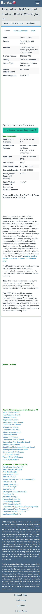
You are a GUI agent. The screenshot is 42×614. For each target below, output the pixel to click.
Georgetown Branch (10, 427)
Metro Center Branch (11, 412)
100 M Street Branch (11, 459)
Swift (33, 31)
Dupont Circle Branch (11, 444)
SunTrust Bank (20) (10, 474)
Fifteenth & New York (11, 429)
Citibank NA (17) (9, 477)
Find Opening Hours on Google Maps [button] (19, 130)
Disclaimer (21, 606)
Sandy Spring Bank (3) (11, 501)
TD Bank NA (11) (9, 482)
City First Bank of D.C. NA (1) (14, 511)
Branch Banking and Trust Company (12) (19, 479)
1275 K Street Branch (11, 454)
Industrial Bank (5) (10, 497)
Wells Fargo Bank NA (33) (13, 467)
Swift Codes (21, 600)
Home (6, 23)
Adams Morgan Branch (12, 432)
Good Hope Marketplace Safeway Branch (19, 447)
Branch (7, 31)
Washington (30, 23)
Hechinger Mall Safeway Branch (15, 449)
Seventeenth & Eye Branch (13, 452)
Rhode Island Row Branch (13, 422)
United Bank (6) (9, 489)
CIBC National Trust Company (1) (16, 509)
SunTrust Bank (17, 23)
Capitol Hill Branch (10, 437)
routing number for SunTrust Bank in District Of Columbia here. (20, 258)
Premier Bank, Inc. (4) (11, 499)
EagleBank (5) (8, 494)
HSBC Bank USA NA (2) (12, 504)
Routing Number (20, 31)
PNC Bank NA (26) (10, 472)
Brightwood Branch (10, 420)
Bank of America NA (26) (12, 469)
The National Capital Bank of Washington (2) (20, 506)
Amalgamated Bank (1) (12, 514)
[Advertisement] (21, 100)
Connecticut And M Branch (13, 439)
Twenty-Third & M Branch (13, 457)
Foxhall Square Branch (12, 424)
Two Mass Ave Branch (11, 415)
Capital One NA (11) (10, 484)
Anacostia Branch (10, 434)
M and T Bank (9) (9, 487)
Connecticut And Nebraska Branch (16, 442)
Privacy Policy (21, 611)
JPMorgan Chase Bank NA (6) (14, 492)
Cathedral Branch (9, 417)
